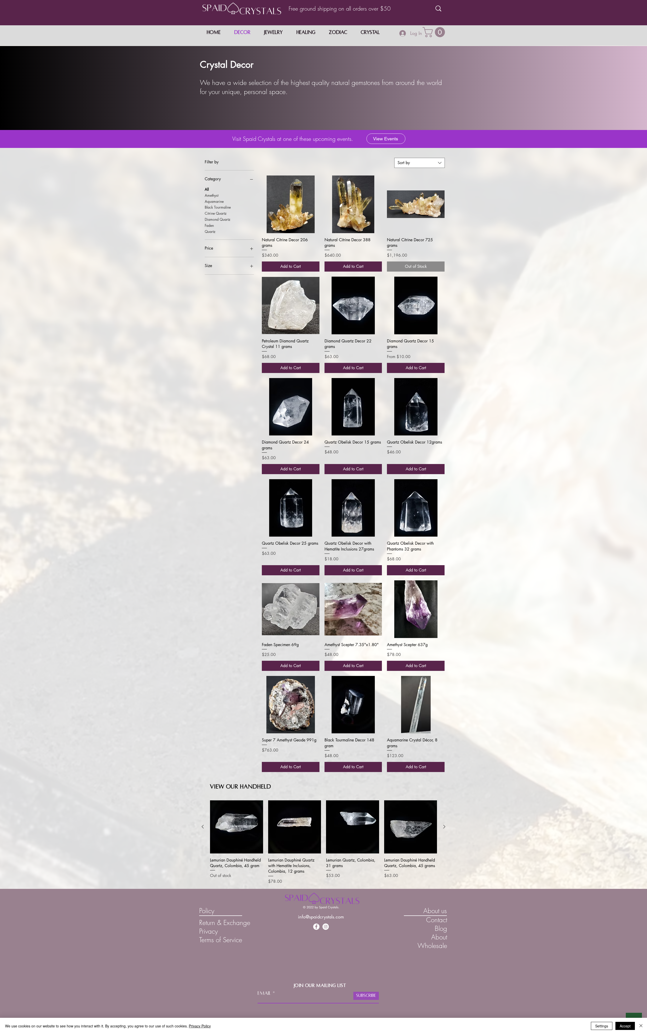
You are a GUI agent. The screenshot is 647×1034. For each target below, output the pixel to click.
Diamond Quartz (217, 219)
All (207, 189)
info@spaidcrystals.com (321, 917)
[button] (435, 32)
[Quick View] (290, 204)
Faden (209, 225)
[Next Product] (444, 827)
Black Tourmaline (218, 207)
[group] (323, 842)
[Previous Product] (203, 827)
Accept (625, 1025)
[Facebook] (316, 926)
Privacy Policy (200, 1025)
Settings (601, 1025)
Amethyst (211, 195)
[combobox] (419, 163)
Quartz (210, 231)
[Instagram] (325, 926)
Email (264, 993)
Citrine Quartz (215, 213)
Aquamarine (214, 201)
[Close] (641, 1026)
